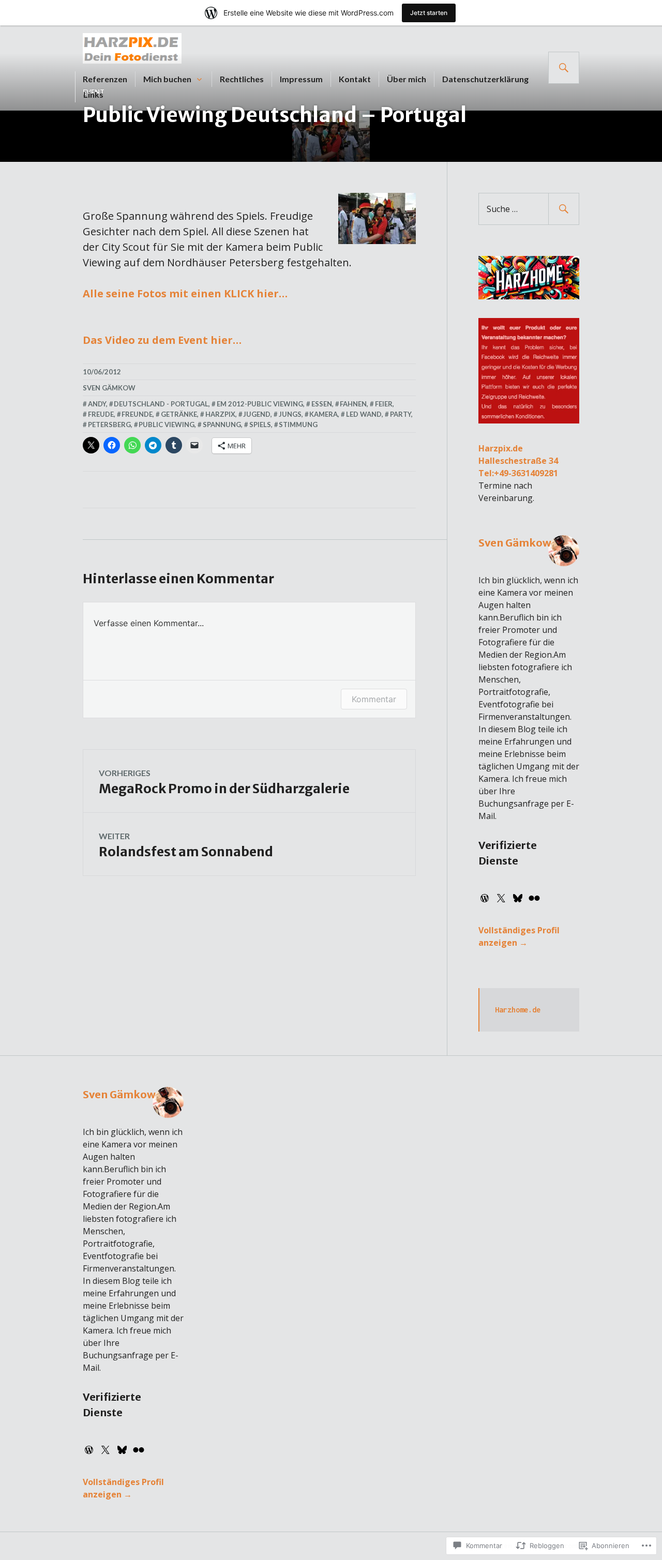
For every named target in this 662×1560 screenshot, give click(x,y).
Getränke (179, 414)
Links (93, 94)
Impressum (301, 79)
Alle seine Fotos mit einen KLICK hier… (185, 293)
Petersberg (109, 424)
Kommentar (374, 699)
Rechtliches (242, 79)
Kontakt (355, 79)
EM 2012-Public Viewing (260, 404)
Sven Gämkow (109, 388)
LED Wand (364, 414)
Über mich (406, 79)
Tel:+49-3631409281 (518, 473)
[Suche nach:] (528, 209)
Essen (321, 404)
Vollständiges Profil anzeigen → (519, 936)
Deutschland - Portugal (161, 404)
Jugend (256, 414)
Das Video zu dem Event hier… (162, 340)
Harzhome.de (517, 1009)
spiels (260, 424)
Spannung (222, 424)
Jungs (290, 414)
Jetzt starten (428, 13)
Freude (101, 414)
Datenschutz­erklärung (485, 79)
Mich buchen (167, 79)
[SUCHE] (563, 68)
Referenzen (105, 79)
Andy (97, 404)
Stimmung (298, 424)
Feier (384, 404)
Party (400, 414)
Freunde (137, 414)
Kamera (323, 414)
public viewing (166, 424)
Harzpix (220, 414)
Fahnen (353, 404)
